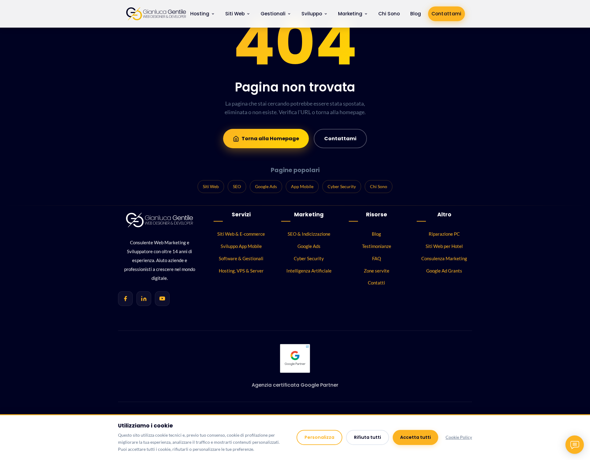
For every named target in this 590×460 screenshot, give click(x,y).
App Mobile (302, 186)
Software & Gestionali (241, 258)
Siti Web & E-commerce (241, 234)
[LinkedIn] (143, 298)
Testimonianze (376, 246)
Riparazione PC (444, 234)
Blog (415, 13)
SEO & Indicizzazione (309, 234)
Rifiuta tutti (367, 437)
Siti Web (235, 13)
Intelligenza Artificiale (309, 270)
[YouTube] (162, 298)
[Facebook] (125, 298)
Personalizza (319, 437)
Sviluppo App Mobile (241, 246)
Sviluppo (311, 13)
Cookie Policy (459, 437)
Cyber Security (342, 186)
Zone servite (376, 270)
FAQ (376, 258)
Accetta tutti (415, 437)
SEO (237, 186)
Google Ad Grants (444, 270)
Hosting (199, 13)
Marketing (350, 13)
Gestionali (273, 13)
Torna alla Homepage (270, 138)
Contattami (446, 13)
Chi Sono (389, 13)
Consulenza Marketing (444, 258)
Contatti (376, 282)
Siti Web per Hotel (444, 246)
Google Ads (266, 186)
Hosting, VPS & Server (241, 270)
